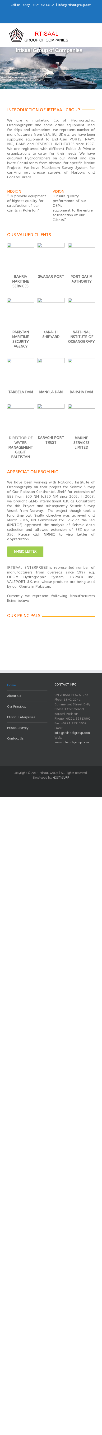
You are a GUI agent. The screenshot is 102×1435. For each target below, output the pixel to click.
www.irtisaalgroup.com (72, 742)
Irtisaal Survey (17, 728)
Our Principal (16, 706)
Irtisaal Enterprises (21, 717)
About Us (14, 696)
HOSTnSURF (61, 777)
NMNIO (50, 534)
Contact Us (15, 738)
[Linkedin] (53, 15)
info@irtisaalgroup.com (75, 5)
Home (11, 685)
